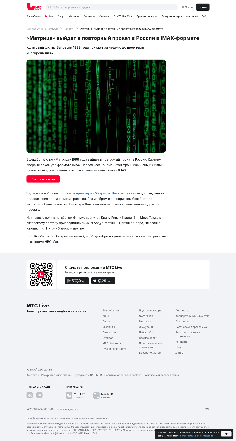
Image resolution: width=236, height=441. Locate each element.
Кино (51, 16)
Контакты (32, 375)
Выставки (145, 321)
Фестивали (192, 16)
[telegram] (39, 395)
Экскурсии (146, 326)
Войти (203, 7)
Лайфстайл (146, 332)
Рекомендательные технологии (187, 334)
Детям (179, 352)
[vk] (29, 395)
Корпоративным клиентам (192, 316)
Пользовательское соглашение (150, 345)
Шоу (178, 347)
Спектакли (89, 16)
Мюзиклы (74, 16)
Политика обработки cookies (122, 375)
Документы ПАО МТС (88, 375)
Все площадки (148, 337)
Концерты (181, 341)
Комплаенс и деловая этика (161, 375)
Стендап (104, 16)
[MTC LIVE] (34, 6)
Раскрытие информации (56, 375)
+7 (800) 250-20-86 (39, 369)
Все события (33, 16)
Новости (68, 29)
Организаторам (185, 321)
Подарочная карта (172, 16)
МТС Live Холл (124, 16)
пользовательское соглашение (196, 435)
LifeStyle (53, 29)
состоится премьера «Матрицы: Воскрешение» (97, 193)
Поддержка (182, 310)
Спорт (61, 16)
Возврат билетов (150, 352)
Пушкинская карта (146, 16)
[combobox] (115, 7)
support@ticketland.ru (57, 433)
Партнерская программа (191, 326)
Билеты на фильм (43, 179)
